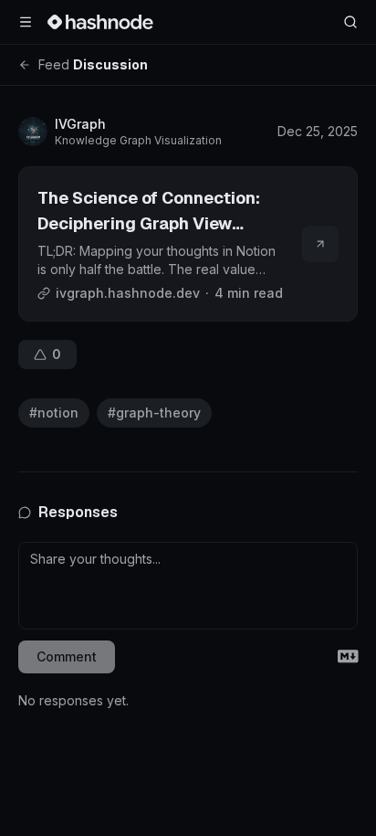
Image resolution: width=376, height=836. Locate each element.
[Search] (350, 22)
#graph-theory (154, 412)
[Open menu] (25, 22)
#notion (53, 412)
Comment (67, 656)
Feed (53, 64)
